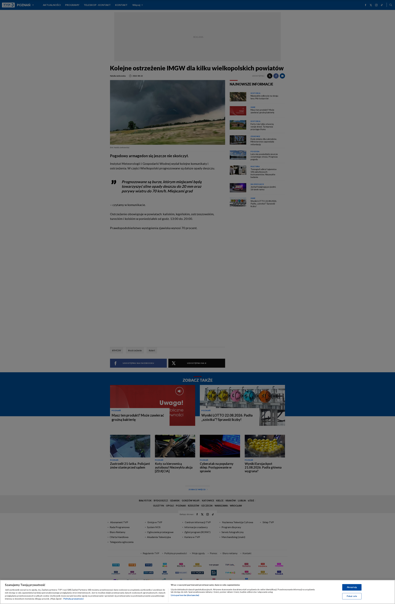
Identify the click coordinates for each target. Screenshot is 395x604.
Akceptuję (352, 587)
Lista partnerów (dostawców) (185, 595)
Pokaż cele (352, 596)
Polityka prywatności (73, 599)
